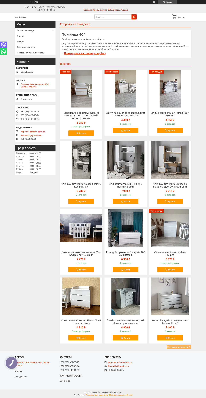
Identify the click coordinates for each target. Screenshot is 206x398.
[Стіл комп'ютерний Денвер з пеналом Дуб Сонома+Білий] (170, 160)
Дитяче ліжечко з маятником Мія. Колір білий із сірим (81, 253)
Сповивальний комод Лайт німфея (170, 253)
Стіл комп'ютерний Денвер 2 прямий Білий (125, 185)
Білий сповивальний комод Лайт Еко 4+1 (170, 114)
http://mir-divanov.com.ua (33, 131)
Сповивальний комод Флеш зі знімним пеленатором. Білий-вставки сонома (81, 116)
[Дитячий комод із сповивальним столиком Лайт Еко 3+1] (126, 89)
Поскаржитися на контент (97, 395)
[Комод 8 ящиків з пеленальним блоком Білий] (170, 296)
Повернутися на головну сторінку (85, 53)
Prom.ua (117, 392)
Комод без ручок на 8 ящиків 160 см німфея (125, 253)
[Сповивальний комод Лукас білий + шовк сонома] (81, 296)
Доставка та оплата (26, 47)
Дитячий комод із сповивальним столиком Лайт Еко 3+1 (125, 114)
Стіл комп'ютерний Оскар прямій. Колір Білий (81, 185)
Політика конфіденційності (120, 395)
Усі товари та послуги (177, 347)
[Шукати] (134, 16)
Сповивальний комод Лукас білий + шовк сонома (81, 322)
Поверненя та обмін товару (30, 52)
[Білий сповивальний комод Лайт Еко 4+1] (170, 89)
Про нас (21, 36)
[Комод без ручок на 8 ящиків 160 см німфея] (126, 228)
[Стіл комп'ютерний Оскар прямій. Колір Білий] (81, 160)
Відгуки (20, 41)
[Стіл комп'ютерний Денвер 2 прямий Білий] (126, 160)
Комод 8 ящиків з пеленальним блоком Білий (170, 322)
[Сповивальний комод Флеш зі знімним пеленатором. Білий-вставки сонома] (81, 89)
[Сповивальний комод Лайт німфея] (170, 228)
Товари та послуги (26, 30)
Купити (82, 133)
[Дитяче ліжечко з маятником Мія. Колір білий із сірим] (81, 228)
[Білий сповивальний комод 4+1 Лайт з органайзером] (126, 296)
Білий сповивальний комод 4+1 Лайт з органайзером (125, 322)
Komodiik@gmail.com (31, 135)
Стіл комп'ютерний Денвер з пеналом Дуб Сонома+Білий (170, 185)
